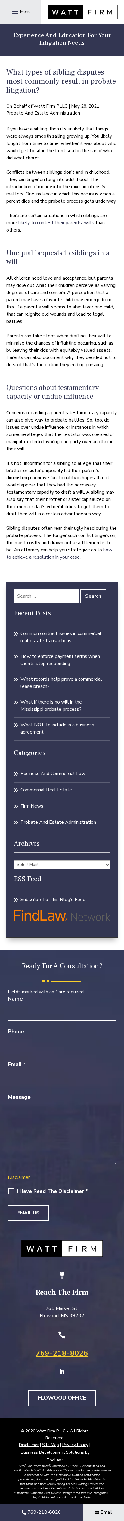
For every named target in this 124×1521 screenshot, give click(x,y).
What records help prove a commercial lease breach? (61, 683)
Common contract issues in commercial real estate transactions (60, 637)
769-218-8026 (62, 1353)
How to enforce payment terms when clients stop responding (60, 660)
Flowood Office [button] (62, 1397)
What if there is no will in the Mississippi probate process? (51, 706)
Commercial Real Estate (46, 790)
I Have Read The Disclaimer (52, 1191)
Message (19, 1097)
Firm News (31, 806)
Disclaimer (19, 1177)
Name (15, 998)
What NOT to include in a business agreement (57, 728)
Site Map (50, 1445)
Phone (16, 1031)
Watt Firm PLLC (50, 106)
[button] (21, 11)
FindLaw (55, 1460)
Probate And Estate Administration (43, 113)
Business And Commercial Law (52, 773)
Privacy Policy (75, 1445)
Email (17, 1064)
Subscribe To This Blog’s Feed (52, 899)
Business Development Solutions (52, 1452)
